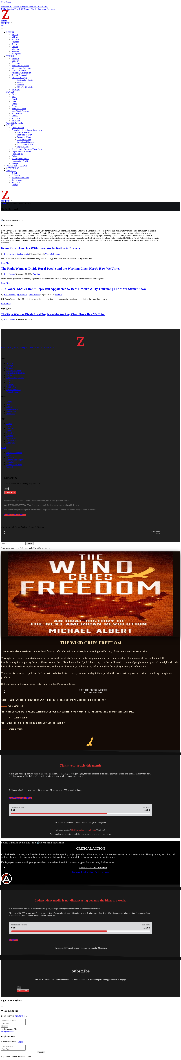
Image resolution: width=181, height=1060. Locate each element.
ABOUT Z (11, 170)
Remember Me (10, 1029)
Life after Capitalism (25, 87)
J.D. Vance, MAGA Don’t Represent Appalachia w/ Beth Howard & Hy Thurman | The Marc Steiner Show (73, 289)
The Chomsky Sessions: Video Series (27, 149)
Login (20, 1042)
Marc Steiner (34, 294)
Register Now (20, 1016)
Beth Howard (10, 254)
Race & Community (20, 75)
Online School (18, 127)
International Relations (21, 68)
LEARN (10, 125)
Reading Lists (17, 154)
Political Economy (24, 135)
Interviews (16, 49)
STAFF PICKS (12, 168)
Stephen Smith (23, 254)
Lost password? (7, 1031)
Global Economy (24, 139)
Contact (15, 185)
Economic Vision (24, 137)
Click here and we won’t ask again (83, 830)
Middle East (17, 113)
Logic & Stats (22, 147)
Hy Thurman (22, 294)
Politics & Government (21, 73)
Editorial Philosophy (20, 178)
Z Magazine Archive (20, 158)
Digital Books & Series (21, 151)
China (14, 104)
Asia (14, 96)
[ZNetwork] (5, 18)
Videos (14, 37)
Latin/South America (20, 111)
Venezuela (16, 118)
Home (3, 203)
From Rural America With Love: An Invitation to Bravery (41, 248)
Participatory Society (25, 80)
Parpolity (21, 82)
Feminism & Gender (20, 65)
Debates (15, 46)
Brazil (14, 99)
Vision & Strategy (19, 77)
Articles (15, 35)
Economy (16, 63)
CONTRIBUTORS (14, 123)
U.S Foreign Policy (25, 144)
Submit (30, 543)
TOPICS (10, 56)
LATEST (10, 32)
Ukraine (15, 116)
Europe (15, 106)
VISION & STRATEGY (16, 166)
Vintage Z (16, 163)
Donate (4, 20)
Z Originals (16, 54)
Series (14, 44)
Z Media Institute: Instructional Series (27, 130)
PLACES (10, 92)
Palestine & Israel (19, 108)
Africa (14, 94)
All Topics (16, 89)
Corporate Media (19, 70)
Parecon (20, 85)
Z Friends (16, 175)
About (3, 448)
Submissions (17, 180)
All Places (16, 120)
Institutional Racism (25, 142)
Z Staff (14, 173)
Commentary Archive (21, 161)
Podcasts (15, 39)
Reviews (15, 51)
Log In (4, 1026)
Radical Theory (23, 132)
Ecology (15, 61)
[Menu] (2, 28)
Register (41, 1052)
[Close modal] (2, 1006)
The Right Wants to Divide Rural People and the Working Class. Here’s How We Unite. (60, 268)
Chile (14, 101)
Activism (15, 58)
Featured (15, 42)
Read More (5, 263)
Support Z (16, 182)
